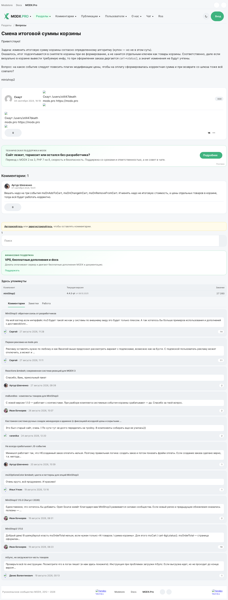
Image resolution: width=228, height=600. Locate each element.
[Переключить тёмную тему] (206, 16)
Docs (19, 5)
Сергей (13, 331)
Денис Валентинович (21, 575)
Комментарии (64, 16)
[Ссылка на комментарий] (212, 207)
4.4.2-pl (71, 293)
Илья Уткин (15, 489)
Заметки (33, 303)
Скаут (18, 97)
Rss (160, 16)
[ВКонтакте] (209, 133)
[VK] (224, 5)
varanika (14, 435)
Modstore (7, 5)
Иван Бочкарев (17, 410)
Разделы (42, 16)
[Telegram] (216, 5)
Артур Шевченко (22, 185)
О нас (135, 16)
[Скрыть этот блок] (223, 148)
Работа (46, 303)
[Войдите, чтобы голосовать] (9, 133)
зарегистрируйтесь (40, 226)
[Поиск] (222, 240)
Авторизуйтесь (13, 226)
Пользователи (114, 16)
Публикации (89, 16)
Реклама (220, 164)
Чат (148, 16)
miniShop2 (9, 293)
